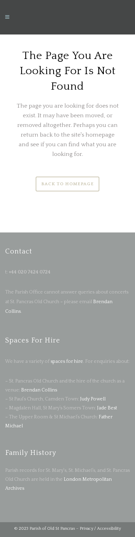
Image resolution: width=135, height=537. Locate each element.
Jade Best (107, 408)
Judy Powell (93, 399)
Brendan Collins (39, 390)
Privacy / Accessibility (100, 528)
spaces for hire (67, 361)
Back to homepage (67, 183)
